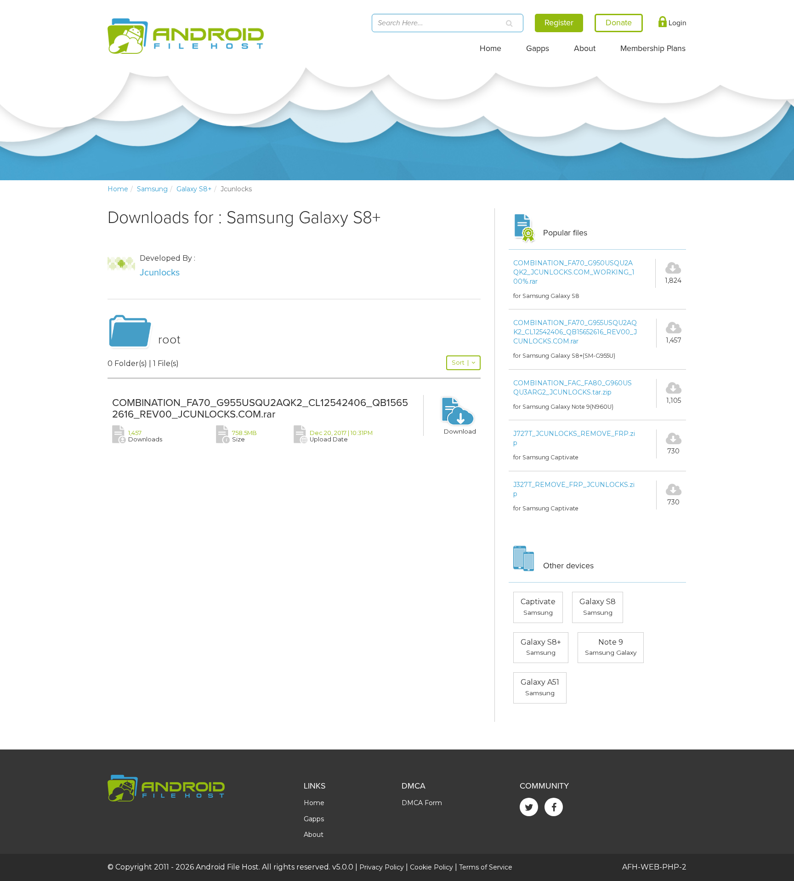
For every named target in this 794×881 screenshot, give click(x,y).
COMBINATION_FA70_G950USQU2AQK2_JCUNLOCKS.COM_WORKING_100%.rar (574, 272)
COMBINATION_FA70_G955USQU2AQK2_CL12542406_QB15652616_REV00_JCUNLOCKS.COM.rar (260, 408)
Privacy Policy (381, 867)
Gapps (537, 48)
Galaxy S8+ (194, 189)
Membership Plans (653, 48)
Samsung (152, 189)
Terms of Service (485, 867)
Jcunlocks (160, 272)
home (118, 189)
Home (490, 48)
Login (676, 23)
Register (558, 22)
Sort (460, 362)
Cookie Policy (431, 867)
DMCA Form (422, 803)
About (585, 48)
